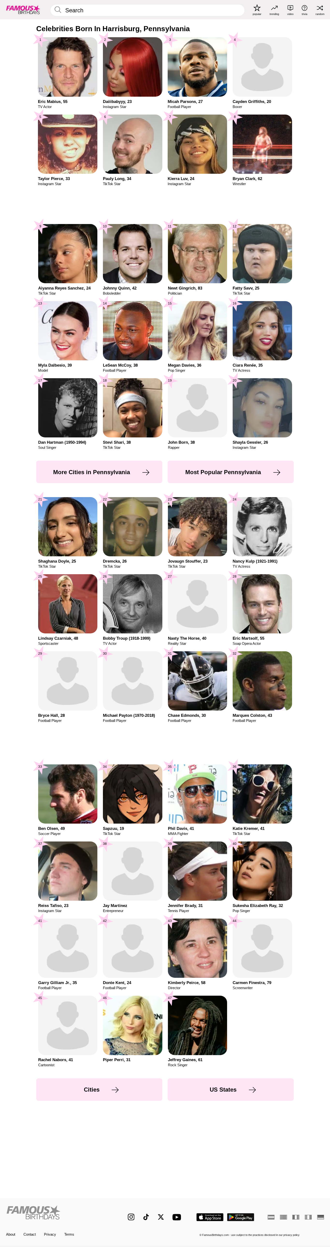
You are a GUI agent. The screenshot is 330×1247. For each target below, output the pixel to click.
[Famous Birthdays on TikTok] (146, 1217)
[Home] (57, 1213)
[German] (320, 1217)
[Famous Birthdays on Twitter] (161, 1217)
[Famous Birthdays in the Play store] (240, 1217)
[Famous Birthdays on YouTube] (177, 1217)
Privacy (50, 1234)
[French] (295, 1217)
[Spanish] (271, 1217)
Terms (69, 1234)
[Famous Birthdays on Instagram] (131, 1217)
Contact (29, 1234)
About (10, 1234)
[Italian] (308, 1217)
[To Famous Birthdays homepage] (23, 9)
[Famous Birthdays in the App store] (209, 1217)
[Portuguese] (283, 1217)
